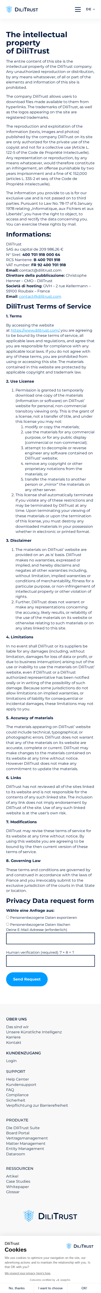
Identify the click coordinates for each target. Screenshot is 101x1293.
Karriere (13, 1037)
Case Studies (18, 1181)
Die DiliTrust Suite (23, 1128)
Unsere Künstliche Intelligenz (34, 1032)
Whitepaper (17, 1187)
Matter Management (26, 1143)
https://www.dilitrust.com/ (35, 330)
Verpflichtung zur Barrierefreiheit (37, 1105)
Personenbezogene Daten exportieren (43, 917)
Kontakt (13, 1042)
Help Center (17, 1079)
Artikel (12, 1176)
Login (11, 1061)
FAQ (10, 1090)
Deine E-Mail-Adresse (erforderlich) (36, 929)
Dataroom (15, 1154)
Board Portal (17, 1133)
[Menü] (78, 9)
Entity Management (25, 1148)
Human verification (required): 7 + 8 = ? (40, 952)
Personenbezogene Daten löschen (40, 924)
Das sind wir (17, 1027)
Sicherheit (15, 1100)
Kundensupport (21, 1084)
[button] (90, 9)
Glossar (12, 1192)
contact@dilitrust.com (40, 296)
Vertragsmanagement (27, 1138)
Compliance (17, 1095)
